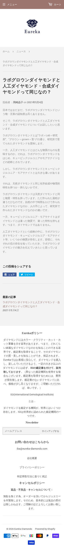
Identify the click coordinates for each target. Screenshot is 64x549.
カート (57, 4)
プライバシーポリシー (32, 467)
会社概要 (32, 458)
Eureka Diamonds (23, 529)
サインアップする (50, 431)
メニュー (12, 4)
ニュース (21, 51)
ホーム (6, 51)
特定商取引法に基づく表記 (32, 476)
